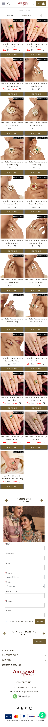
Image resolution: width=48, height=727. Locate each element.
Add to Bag (12, 55)
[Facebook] (22, 708)
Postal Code (11, 591)
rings (28, 10)
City (8, 563)
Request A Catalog (11, 665)
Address (10, 554)
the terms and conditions (24, 621)
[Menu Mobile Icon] (3, 3)
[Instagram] (30, 708)
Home (20, 10)
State (8, 582)
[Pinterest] (26, 708)
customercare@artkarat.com (24, 692)
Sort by (10, 15)
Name (9, 544)
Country (10, 573)
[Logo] (23, 3)
